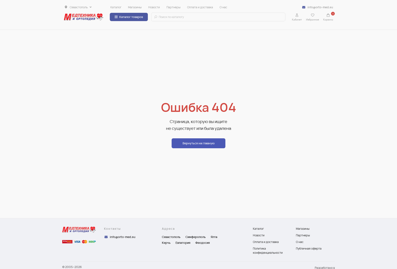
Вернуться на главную (199, 143)
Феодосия (202, 243)
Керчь (166, 243)
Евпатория (183, 243)
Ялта (214, 237)
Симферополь (195, 237)
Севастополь (171, 237)
